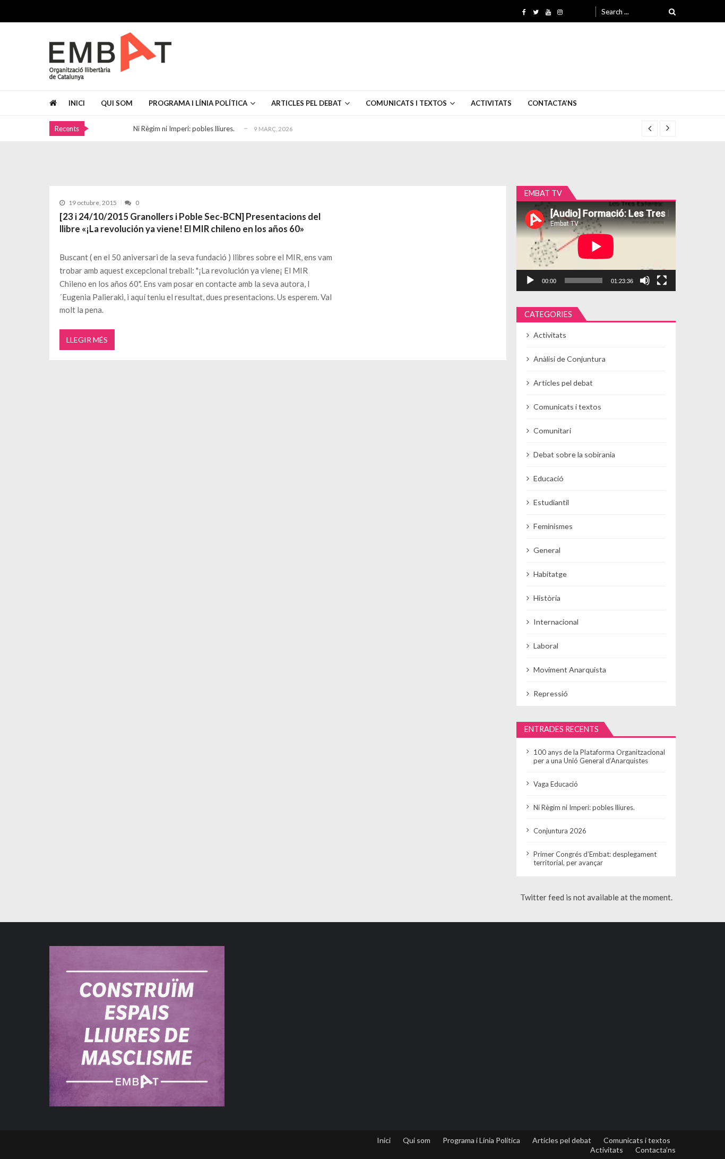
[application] (596, 246)
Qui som (117, 103)
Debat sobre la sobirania (574, 454)
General (546, 550)
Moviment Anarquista (569, 669)
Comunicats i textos (406, 103)
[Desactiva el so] (645, 280)
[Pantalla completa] (662, 280)
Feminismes (553, 526)
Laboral (545, 645)
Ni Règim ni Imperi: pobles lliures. (184, 128)
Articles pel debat (306, 103)
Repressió (550, 693)
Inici (76, 103)
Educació (548, 478)
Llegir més (87, 339)
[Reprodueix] (530, 280)
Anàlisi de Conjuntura (569, 358)
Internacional (556, 621)
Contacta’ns (552, 103)
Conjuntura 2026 (559, 830)
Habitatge (550, 573)
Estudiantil (551, 502)
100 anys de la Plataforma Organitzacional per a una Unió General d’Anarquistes (599, 756)
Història (546, 597)
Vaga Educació (555, 784)
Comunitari (552, 430)
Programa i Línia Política (198, 103)
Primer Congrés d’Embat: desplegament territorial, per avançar (595, 858)
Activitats (491, 103)
